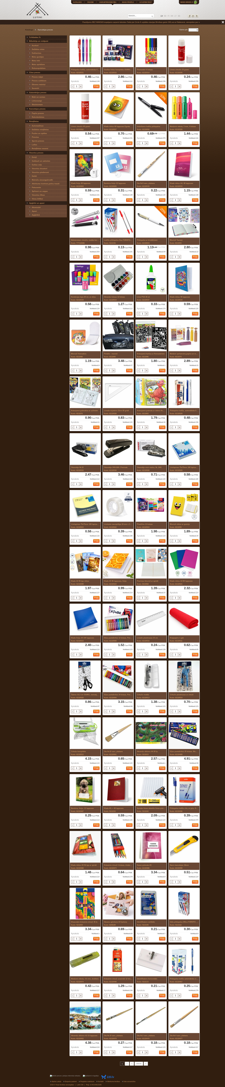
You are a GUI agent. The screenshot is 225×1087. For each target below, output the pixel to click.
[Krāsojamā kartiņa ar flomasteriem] (151, 335)
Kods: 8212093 (176, 241)
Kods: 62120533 (181, 184)
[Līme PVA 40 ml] (151, 278)
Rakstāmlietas (38, 117)
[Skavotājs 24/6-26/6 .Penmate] (118, 449)
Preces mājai (37, 77)
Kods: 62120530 (115, 468)
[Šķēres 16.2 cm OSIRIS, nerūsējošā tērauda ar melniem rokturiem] (85, 676)
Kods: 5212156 (118, 241)
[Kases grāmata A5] (151, 847)
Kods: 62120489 (184, 753)
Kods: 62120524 (145, 525)
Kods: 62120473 (118, 866)
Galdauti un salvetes (41, 161)
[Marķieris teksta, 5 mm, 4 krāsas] (184, 108)
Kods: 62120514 (181, 696)
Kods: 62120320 (183, 127)
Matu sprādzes (38, 64)
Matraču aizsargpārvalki (42, 180)
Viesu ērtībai (37, 199)
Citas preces (34, 72)
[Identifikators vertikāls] (151, 903)
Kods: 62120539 (83, 298)
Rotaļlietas (34, 121)
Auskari (35, 45)
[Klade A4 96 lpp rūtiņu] (85, 562)
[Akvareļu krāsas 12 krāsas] (118, 278)
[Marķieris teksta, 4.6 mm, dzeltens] (85, 960)
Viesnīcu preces (36, 153)
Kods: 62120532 (77, 468)
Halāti (34, 176)
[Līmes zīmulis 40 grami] (85, 108)
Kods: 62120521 (181, 582)
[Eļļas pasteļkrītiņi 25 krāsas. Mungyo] (184, 733)
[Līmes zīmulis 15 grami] (184, 51)
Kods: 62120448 (118, 980)
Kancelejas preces (37, 109)
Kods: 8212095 (110, 355)
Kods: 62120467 (184, 980)
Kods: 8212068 (147, 582)
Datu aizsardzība (129, 1081)
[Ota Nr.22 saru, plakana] (118, 733)
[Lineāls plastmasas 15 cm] (151, 619)
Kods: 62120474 (85, 980)
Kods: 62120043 (147, 241)
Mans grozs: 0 (186, 2)
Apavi (34, 211)
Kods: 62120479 (113, 1037)
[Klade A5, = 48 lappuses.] (118, 790)
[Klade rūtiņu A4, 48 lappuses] (184, 165)
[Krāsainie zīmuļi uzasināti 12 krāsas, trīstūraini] (118, 960)
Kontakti (101, 1081)
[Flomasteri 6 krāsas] (151, 51)
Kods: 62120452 (84, 1037)
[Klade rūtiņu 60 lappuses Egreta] (118, 108)
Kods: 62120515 (82, 639)
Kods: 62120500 (118, 639)
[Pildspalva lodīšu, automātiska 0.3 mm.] (184, 392)
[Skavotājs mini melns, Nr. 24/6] (151, 449)
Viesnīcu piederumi (40, 172)
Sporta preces (38, 141)
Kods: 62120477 (179, 1037)
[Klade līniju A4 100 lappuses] (85, 619)
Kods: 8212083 (151, 412)
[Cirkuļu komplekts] (85, 733)
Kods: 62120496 (184, 809)
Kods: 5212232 (114, 809)
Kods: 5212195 (146, 923)
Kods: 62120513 (143, 696)
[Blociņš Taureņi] (184, 222)
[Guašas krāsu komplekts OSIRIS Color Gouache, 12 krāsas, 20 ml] (118, 51)
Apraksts (75, 81)
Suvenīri (35, 88)
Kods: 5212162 (184, 923)
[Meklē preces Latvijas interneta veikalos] (65, 1076)
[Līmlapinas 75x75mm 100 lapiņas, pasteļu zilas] (184, 449)
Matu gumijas (38, 57)
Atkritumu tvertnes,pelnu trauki (46, 184)
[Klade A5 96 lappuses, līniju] (118, 562)
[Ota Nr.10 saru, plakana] (118, 1017)
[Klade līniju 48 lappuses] (85, 165)
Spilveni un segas (40, 191)
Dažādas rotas (38, 49)
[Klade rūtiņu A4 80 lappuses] (184, 562)
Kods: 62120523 (85, 525)
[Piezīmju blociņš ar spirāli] (151, 562)
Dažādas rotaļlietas (40, 129)
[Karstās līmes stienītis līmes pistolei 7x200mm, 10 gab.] (151, 790)
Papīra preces (38, 113)
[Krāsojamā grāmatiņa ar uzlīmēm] (85, 392)
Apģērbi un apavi (36, 203)
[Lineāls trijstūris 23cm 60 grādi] (118, 392)
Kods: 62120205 (115, 184)
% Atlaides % (34, 37)
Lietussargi (37, 101)
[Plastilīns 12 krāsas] (151, 506)
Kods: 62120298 (80, 582)
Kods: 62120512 (78, 753)
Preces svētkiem (39, 81)
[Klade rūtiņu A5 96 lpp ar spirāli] (85, 847)
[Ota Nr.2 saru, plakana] (151, 1017)
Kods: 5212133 (147, 980)
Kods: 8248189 (115, 923)
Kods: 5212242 (151, 809)
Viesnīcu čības (38, 195)
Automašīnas (37, 126)
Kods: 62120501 (113, 753)
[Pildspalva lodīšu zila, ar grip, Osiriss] (184, 790)
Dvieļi (34, 157)
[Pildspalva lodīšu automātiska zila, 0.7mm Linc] (184, 960)
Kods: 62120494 (118, 696)
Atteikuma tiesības (113, 1081)
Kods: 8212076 (84, 412)
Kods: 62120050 (148, 127)
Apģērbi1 (36, 215)
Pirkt (96, 86)
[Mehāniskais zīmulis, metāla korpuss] (85, 222)
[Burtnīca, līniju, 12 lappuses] (85, 790)
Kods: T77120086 (85, 241)
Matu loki (36, 61)
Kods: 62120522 (118, 525)
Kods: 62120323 (115, 582)
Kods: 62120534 (180, 298)
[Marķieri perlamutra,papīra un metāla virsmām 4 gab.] (184, 335)
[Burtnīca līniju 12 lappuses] (118, 165)
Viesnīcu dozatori (39, 168)
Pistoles (35, 137)
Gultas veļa (37, 165)
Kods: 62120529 (184, 412)
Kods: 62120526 (149, 468)
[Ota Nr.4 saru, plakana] (184, 1017)
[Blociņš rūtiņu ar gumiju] (184, 506)
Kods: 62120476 (146, 1037)
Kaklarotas (36, 53)
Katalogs (29, 30)
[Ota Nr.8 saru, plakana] (151, 165)
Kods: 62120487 (82, 809)
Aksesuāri (36, 207)
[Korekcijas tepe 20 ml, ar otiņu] (85, 278)
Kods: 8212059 (180, 525)
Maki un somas (38, 97)
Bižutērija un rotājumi (38, 41)
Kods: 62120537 (143, 298)
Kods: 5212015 (147, 753)
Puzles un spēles (39, 133)
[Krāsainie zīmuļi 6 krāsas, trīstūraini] (118, 847)
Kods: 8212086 (151, 355)
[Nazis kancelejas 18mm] (184, 847)
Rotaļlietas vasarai (40, 148)
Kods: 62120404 (80, 184)
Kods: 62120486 (144, 866)
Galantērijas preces (37, 92)
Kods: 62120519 (114, 298)
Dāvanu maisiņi (38, 84)
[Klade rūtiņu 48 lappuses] (184, 278)
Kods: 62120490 (179, 866)
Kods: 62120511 (177, 639)
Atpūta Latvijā (56, 1081)
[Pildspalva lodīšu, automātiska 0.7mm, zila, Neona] (85, 51)
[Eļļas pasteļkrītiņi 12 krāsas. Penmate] (118, 619)
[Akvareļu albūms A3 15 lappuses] (85, 1017)
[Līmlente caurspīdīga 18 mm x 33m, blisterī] (118, 506)
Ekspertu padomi (71, 1081)
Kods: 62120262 (80, 127)
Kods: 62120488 (84, 866)
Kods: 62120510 (118, 71)
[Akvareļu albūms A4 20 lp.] (151, 733)
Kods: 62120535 (146, 184)
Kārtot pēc (183, 30)
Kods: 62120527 (117, 127)
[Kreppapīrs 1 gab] (184, 619)
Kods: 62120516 (147, 639)
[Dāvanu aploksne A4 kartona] (118, 903)
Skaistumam (37, 104)
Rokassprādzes (38, 68)
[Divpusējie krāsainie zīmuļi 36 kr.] (85, 903)
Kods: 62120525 (184, 468)
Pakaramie (36, 187)
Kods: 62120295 (179, 71)
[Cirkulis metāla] (151, 676)
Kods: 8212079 (184, 355)
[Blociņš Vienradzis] (85, 335)
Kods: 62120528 (116, 412)
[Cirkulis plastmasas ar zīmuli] (184, 676)
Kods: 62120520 (85, 696)
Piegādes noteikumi (87, 1081)
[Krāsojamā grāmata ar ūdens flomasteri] (151, 392)
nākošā (138, 1064)
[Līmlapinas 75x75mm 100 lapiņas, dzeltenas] (85, 506)
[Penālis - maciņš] (118, 335)
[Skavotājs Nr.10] (85, 449)
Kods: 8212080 (78, 355)
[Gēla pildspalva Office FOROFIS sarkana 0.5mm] (184, 903)
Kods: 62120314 (145, 71)
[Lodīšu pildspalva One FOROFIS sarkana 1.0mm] (118, 222)
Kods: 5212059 (84, 923)
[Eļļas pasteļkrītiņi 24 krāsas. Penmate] (118, 676)
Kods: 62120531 (85, 71)
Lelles (34, 145)
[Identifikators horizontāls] (151, 960)
